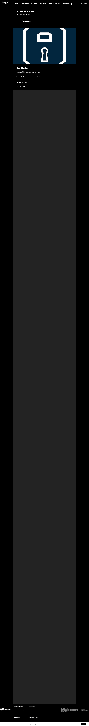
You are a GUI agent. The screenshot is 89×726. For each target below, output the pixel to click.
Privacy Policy (51, 724)
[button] (72, 4)
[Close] (87, 724)
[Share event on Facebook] (17, 86)
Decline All (77, 724)
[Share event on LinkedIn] (24, 86)
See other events (26, 21)
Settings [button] (71, 724)
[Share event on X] (21, 86)
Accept (83, 724)
